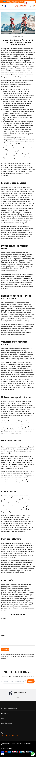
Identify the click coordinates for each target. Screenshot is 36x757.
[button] (17, 697)
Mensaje (3, 635)
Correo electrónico (7, 627)
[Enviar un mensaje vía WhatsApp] (33, 754)
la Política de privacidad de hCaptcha (17, 655)
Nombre (3, 618)
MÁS (2, 718)
